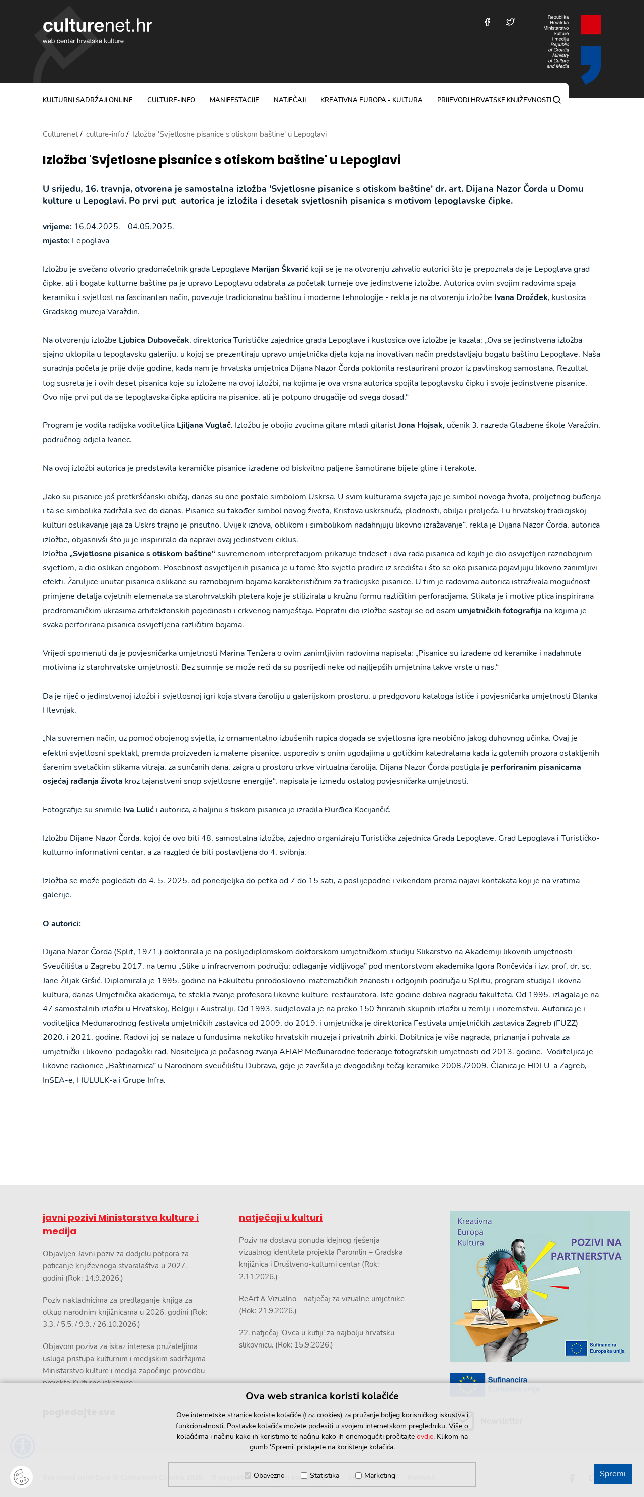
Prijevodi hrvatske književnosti (494, 100)
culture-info (171, 100)
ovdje (425, 1436)
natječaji (290, 100)
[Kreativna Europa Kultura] (525, 1286)
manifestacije (234, 100)
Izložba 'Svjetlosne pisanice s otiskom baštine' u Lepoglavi (222, 160)
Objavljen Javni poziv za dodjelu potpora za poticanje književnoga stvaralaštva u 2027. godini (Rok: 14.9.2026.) (116, 1266)
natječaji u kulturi (281, 1217)
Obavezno (269, 1475)
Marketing (379, 1475)
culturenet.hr (97, 30)
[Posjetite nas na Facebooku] (487, 22)
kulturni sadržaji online (88, 100)
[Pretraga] (557, 100)
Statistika (324, 1475)
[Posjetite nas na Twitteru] (510, 22)
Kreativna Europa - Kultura (371, 100)
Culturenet (60, 134)
